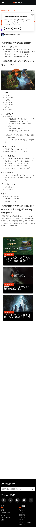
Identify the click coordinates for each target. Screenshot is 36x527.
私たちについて (24, 510)
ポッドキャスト (6, 517)
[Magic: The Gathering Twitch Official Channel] (17, 500)
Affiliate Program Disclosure (25, 523)
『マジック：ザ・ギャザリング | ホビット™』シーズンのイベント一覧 (18, 317)
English (16, 28)
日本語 (8, 28)
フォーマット (5, 512)
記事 (2, 510)
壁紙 (2, 520)
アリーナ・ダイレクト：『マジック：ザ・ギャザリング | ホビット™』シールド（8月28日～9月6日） (18, 260)
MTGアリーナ (10, 10)
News (3, 10)
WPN (21, 520)
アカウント (23, 512)
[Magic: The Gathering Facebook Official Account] (3, 500)
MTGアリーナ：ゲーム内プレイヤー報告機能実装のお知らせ (18, 289)
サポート (22, 517)
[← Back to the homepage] (18, 2)
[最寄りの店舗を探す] (32, 489)
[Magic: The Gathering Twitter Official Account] (10, 500)
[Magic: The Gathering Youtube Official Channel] (24, 500)
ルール (3, 515)
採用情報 (22, 515)
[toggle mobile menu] (3, 2)
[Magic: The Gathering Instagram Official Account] (31, 500)
